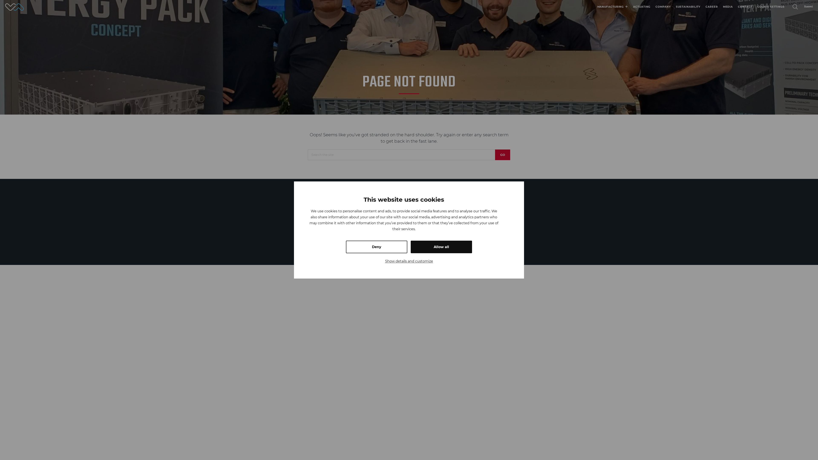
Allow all (441, 247)
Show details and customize (409, 261)
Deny (376, 247)
